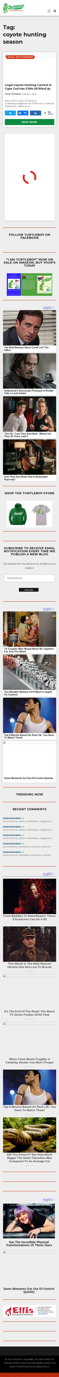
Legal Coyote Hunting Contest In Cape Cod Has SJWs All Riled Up (28, 86)
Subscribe (28, 590)
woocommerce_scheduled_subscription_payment (27, 846)
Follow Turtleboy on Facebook (29, 236)
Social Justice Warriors (20, 57)
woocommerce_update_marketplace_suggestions (27, 821)
